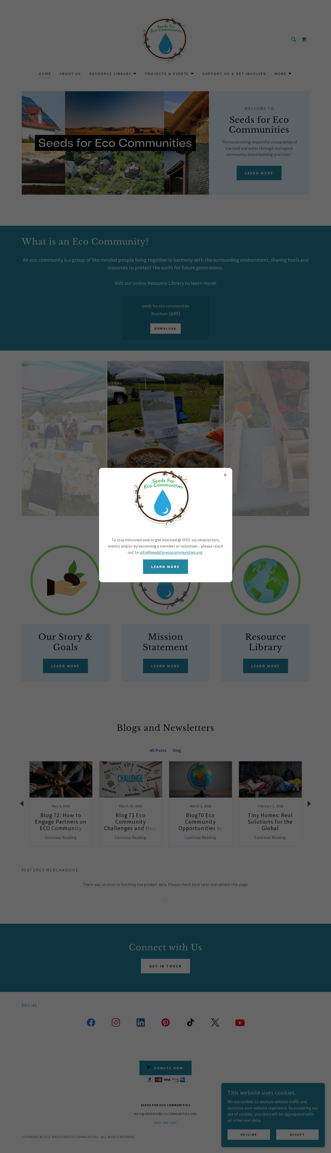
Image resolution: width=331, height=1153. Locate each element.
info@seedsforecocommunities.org (171, 552)
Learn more (165, 566)
